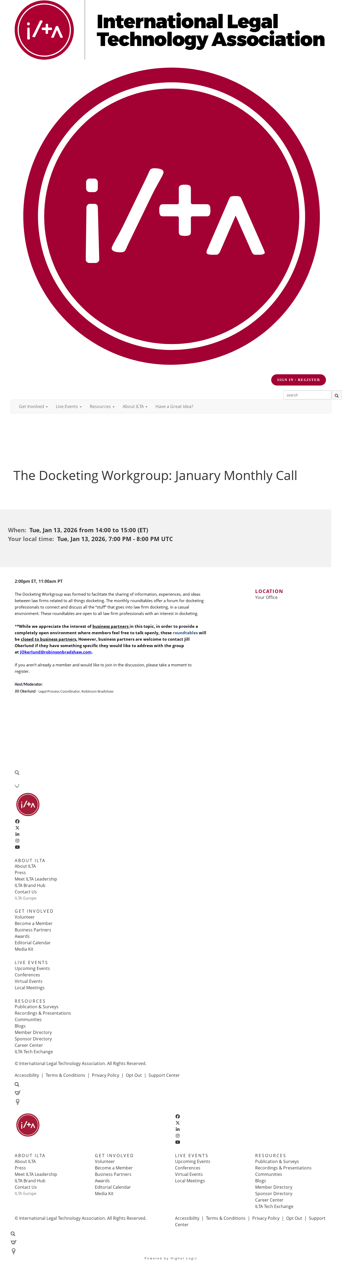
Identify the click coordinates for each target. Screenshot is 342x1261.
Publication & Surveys (37, 1007)
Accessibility (27, 1075)
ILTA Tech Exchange (34, 1052)
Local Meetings (30, 988)
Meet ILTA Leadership (36, 879)
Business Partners (33, 930)
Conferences (27, 975)
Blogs (20, 1026)
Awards (22, 936)
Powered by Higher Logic (171, 1258)
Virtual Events (28, 981)
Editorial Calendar (33, 943)
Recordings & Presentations (43, 1013)
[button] (33, 406)
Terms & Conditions (65, 1075)
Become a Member (34, 923)
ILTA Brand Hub (30, 885)
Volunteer (25, 917)
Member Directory (33, 1032)
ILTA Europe (25, 898)
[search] (336, 394)
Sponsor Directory (33, 1039)
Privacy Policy (105, 1075)
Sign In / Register (298, 380)
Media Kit (24, 949)
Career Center (29, 1045)
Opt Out (134, 1075)
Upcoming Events (32, 968)
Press (20, 872)
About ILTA (25, 866)
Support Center (164, 1075)
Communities (28, 1019)
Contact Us (26, 892)
